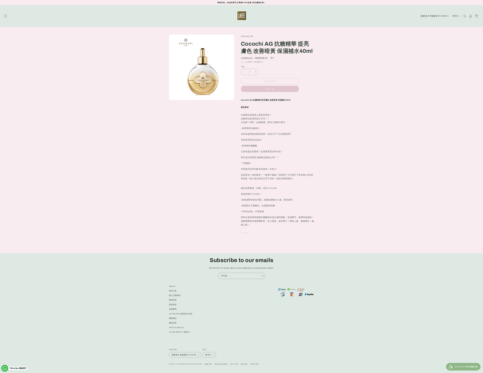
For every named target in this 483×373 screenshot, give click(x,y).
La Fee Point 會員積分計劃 (180, 314)
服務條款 (173, 318)
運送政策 (173, 305)
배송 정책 (244, 364)
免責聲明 (173, 309)
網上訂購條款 (175, 295)
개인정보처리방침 (220, 364)
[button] (5, 16)
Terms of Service (176, 327)
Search (172, 286)
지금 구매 (269, 89)
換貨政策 (173, 300)
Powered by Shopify (194, 364)
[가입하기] (262, 276)
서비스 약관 (234, 364)
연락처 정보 (254, 364)
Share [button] (246, 233)
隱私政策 (173, 323)
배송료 (243, 62)
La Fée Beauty (181, 364)
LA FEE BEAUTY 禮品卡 (179, 332)
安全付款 (173, 291)
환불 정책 (208, 364)
